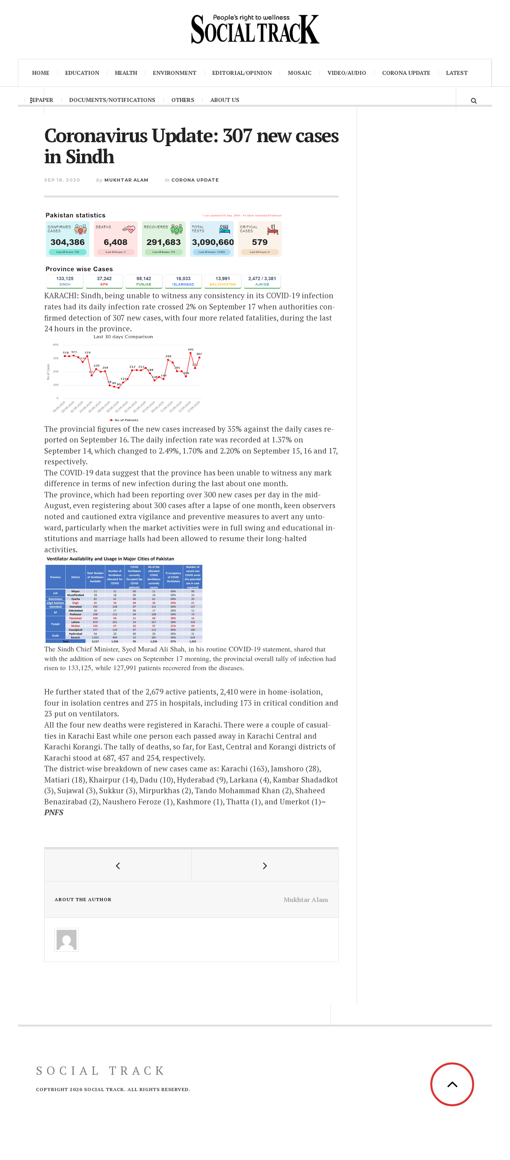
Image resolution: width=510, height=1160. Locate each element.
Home (40, 72)
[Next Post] (265, 865)
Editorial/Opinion (242, 72)
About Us (224, 100)
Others (182, 100)
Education (82, 72)
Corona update (406, 72)
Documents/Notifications (112, 100)
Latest (457, 72)
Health (126, 72)
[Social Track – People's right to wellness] (255, 28)
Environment (174, 72)
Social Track (101, 1070)
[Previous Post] (118, 865)
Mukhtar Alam (126, 180)
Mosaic (300, 72)
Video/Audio (347, 72)
